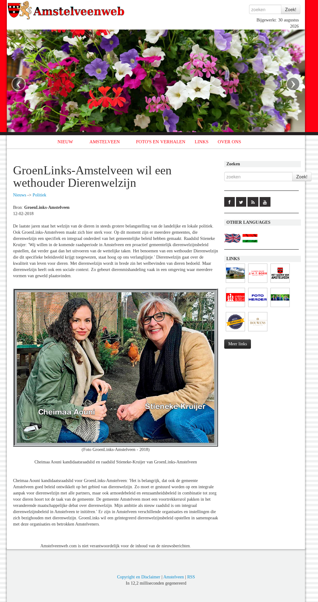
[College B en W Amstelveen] (280, 307)
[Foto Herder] (258, 307)
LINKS (201, 141)
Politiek (39, 195)
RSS (191, 577)
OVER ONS (229, 141)
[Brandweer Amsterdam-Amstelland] (235, 283)
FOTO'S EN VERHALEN (160, 141)
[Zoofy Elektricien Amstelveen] (235, 331)
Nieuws (19, 195)
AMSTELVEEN (104, 141)
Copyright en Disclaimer (138, 577)
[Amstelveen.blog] (235, 307)
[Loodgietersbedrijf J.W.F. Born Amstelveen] (258, 283)
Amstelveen (173, 577)
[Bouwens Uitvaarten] (258, 331)
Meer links (237, 344)
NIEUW (65, 141)
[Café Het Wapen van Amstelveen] (280, 283)
